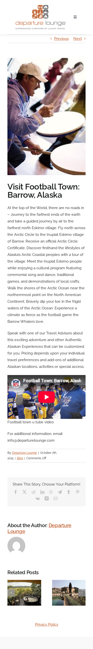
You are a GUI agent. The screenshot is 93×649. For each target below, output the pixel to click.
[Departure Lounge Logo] (40, 6)
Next (77, 38)
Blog (20, 458)
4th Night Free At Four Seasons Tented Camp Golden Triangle (18, 601)
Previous (61, 38)
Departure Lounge (24, 453)
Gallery (30, 601)
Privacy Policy (46, 624)
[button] (11, 592)
